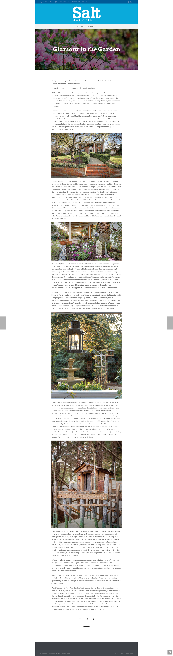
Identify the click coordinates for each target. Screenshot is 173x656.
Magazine (80, 26)
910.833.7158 (62, 2)
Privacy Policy (129, 653)
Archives (91, 26)
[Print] (79, 619)
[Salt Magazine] (86, 14)
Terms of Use (119, 653)
